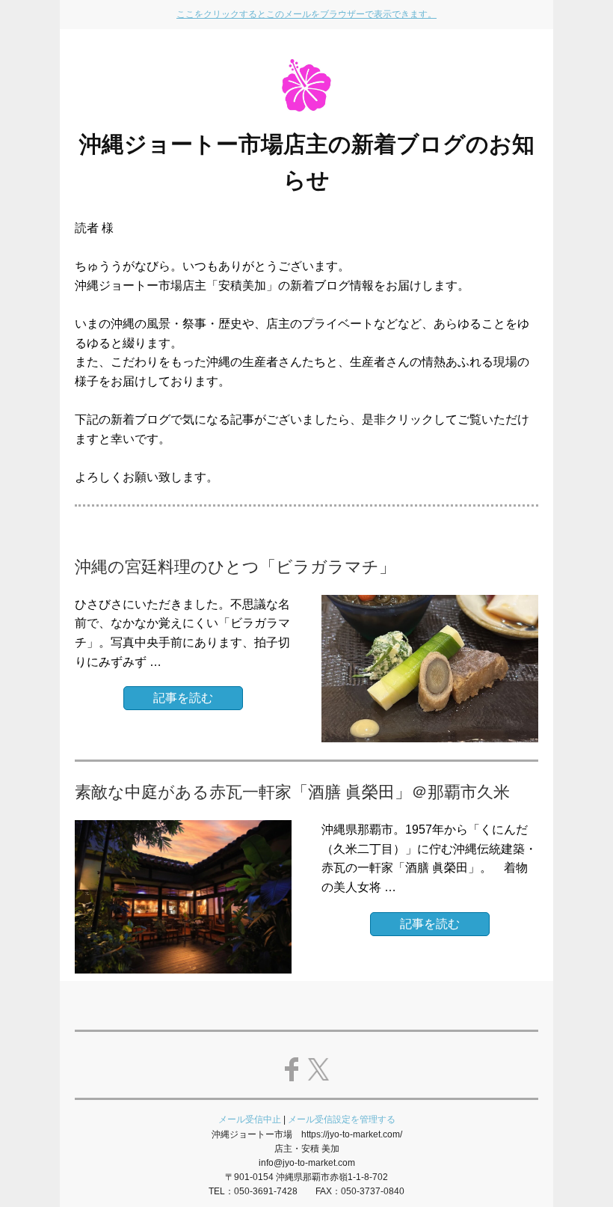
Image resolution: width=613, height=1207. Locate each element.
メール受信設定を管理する (341, 1119)
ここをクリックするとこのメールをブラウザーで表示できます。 (306, 14)
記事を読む (183, 697)
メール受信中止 (249, 1119)
